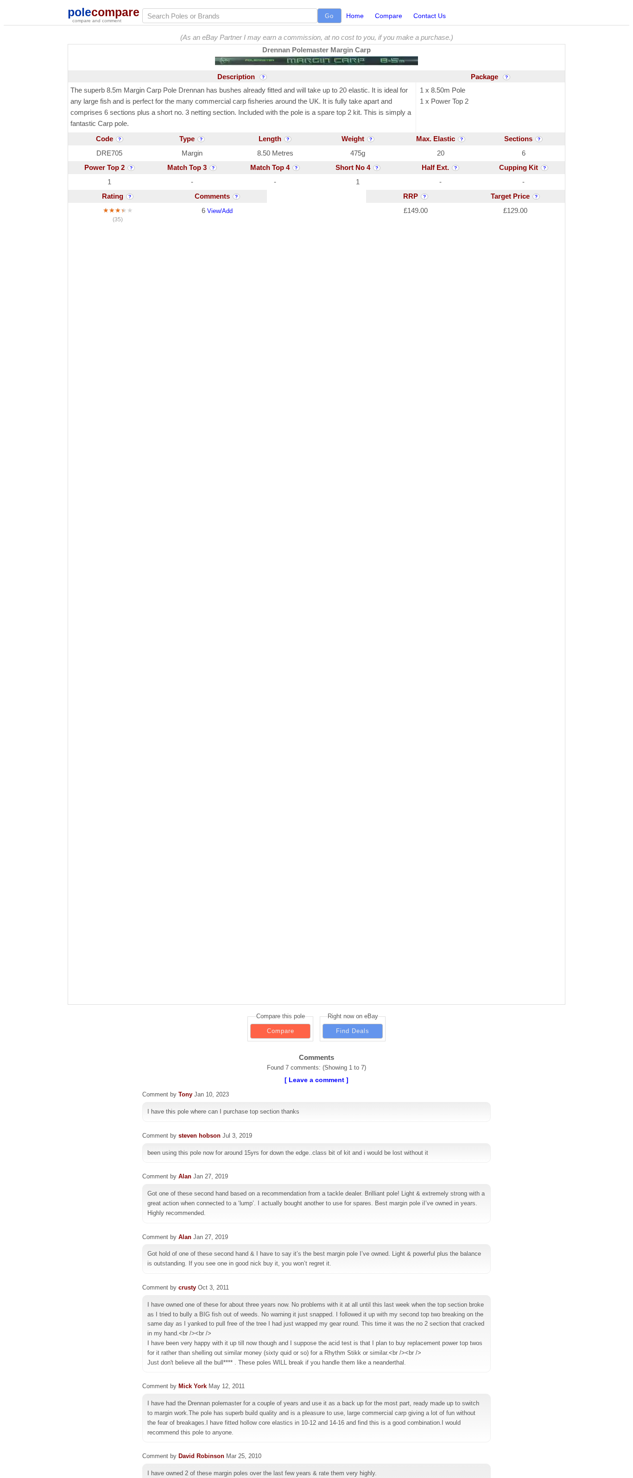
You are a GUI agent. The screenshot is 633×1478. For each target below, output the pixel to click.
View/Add (220, 210)
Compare (388, 15)
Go (329, 16)
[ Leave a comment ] (316, 1079)
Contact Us (429, 15)
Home (355, 15)
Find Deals (352, 1030)
